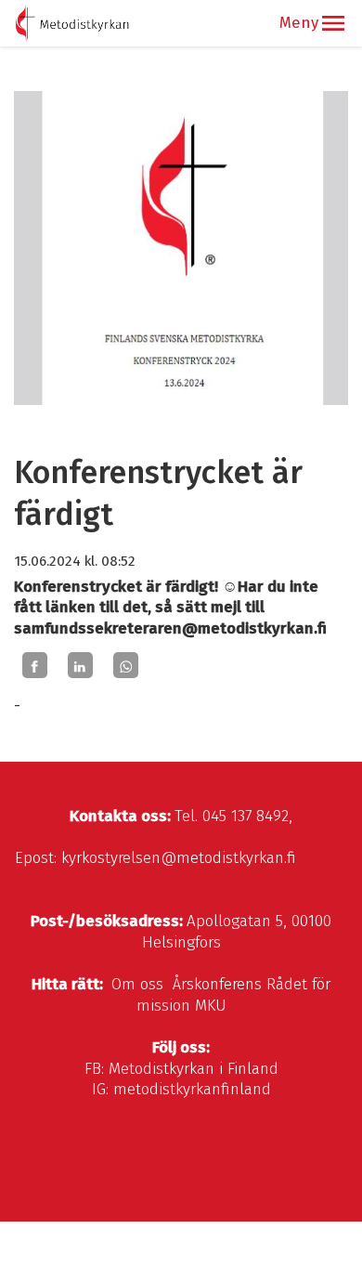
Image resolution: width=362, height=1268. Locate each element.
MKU (210, 1005)
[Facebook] (34, 665)
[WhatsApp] (125, 665)
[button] (333, 23)
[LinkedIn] (80, 665)
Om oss (137, 984)
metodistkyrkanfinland (192, 1089)
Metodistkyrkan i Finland (193, 1068)
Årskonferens (217, 984)
